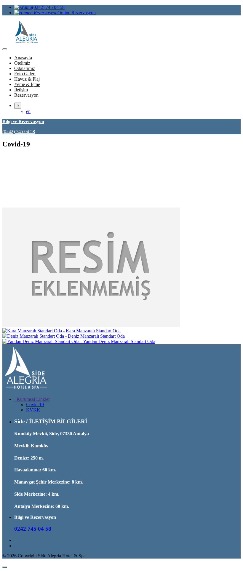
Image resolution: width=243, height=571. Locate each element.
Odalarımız (24, 68)
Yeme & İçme (27, 84)
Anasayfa (23, 57)
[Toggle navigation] (4, 49)
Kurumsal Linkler (32, 399)
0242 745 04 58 (32, 529)
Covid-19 (35, 404)
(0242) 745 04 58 (48, 7)
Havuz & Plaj (27, 79)
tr (18, 105)
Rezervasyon (26, 95)
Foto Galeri (25, 73)
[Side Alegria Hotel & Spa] (26, 389)
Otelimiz (22, 63)
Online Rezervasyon (76, 12)
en (28, 111)
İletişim (21, 89)
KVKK (33, 409)
